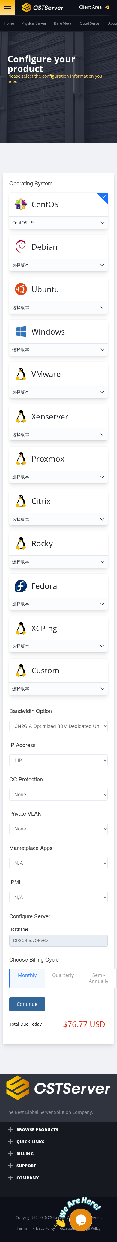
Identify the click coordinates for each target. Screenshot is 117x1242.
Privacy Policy (43, 1228)
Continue (27, 1004)
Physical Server (34, 23)
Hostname (18, 929)
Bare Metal (63, 23)
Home (9, 23)
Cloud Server (90, 23)
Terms (22, 1228)
